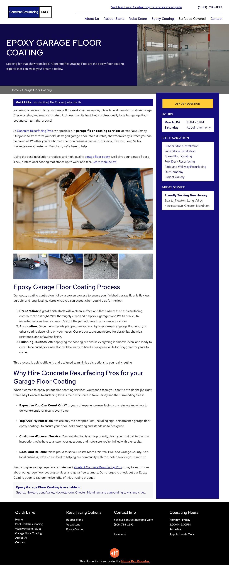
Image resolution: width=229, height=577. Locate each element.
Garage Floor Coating (37, 90)
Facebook (120, 534)
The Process (57, 102)
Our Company (173, 172)
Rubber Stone (74, 519)
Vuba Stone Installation (179, 151)
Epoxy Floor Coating (178, 156)
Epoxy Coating (75, 529)
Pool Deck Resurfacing (179, 161)
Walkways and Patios (28, 528)
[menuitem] (92, 18)
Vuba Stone (73, 524)
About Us (21, 537)
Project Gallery (174, 177)
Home (15, 90)
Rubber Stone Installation (181, 146)
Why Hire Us (74, 102)
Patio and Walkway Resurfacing (185, 167)
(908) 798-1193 (210, 7)
